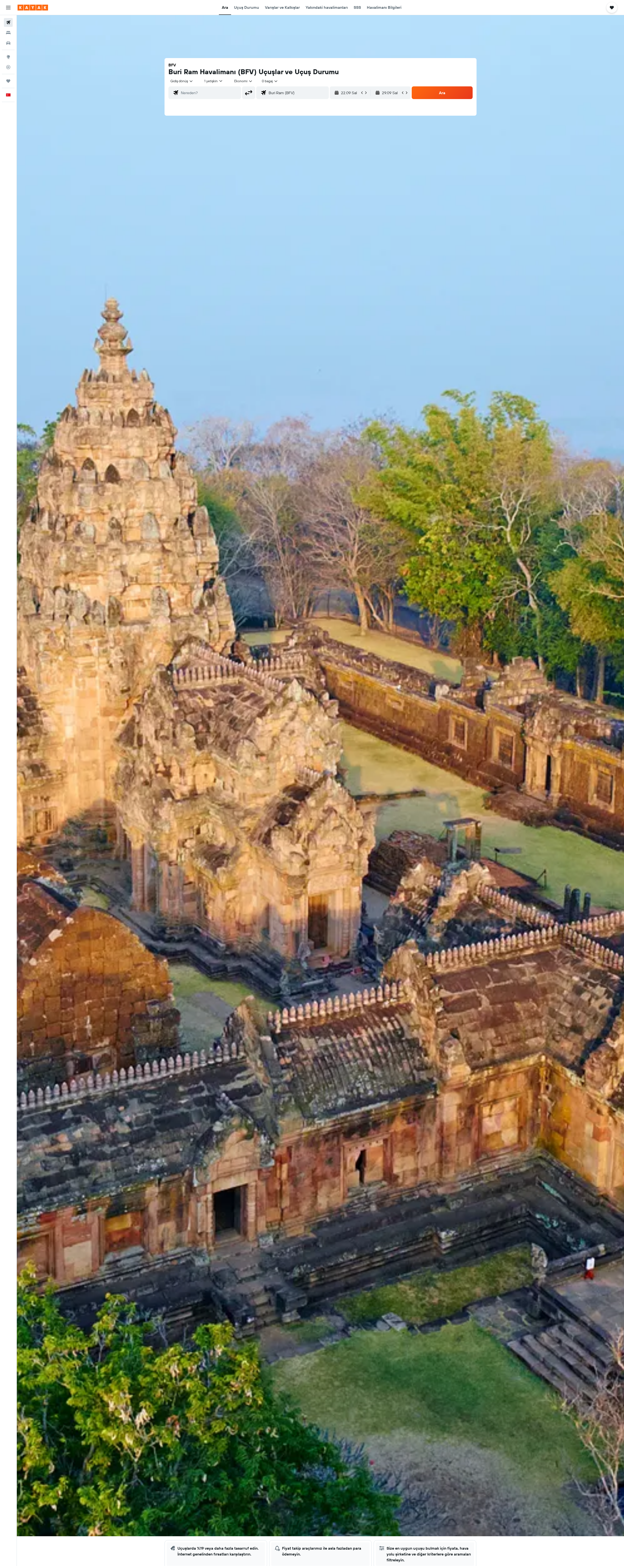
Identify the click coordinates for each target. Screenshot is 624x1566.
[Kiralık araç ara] (8, 43)
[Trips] (8, 81)
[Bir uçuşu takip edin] (8, 67)
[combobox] (181, 81)
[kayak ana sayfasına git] (33, 7)
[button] (8, 7)
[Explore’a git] (8, 57)
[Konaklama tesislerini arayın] (8, 33)
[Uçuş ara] (8, 22)
